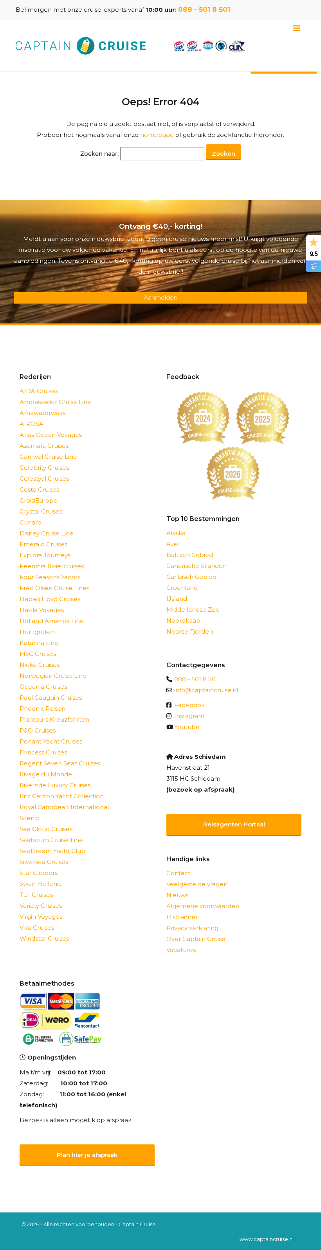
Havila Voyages (42, 610)
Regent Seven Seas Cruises (60, 763)
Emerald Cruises (43, 544)
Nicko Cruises (40, 664)
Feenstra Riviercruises (52, 566)
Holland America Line (52, 621)
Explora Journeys (45, 555)
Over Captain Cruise (195, 939)
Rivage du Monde (46, 774)
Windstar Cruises (44, 938)
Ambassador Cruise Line (55, 402)
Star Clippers (39, 872)
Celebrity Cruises (44, 467)
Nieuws (177, 895)
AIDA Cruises (39, 391)
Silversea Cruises (44, 862)
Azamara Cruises (44, 445)
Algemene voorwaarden (202, 906)
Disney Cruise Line (47, 533)
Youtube (187, 727)
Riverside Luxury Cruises (55, 785)
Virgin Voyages (41, 916)
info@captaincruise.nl (206, 690)
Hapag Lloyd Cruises (50, 599)
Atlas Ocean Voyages (51, 434)
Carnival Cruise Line (48, 456)
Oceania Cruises (43, 686)
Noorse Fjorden (189, 631)
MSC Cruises (38, 653)
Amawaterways (42, 413)
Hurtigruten (37, 632)
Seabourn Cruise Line (51, 840)
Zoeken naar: (99, 153)
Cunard (30, 522)
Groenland (182, 587)
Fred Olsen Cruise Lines (54, 588)
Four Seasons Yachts (50, 577)
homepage (157, 134)
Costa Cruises (39, 489)
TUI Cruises (36, 894)
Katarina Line (39, 643)
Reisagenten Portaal (234, 824)
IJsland (176, 598)
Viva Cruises (37, 927)
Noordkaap (183, 620)
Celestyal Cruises (44, 478)
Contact (178, 873)
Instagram (189, 716)
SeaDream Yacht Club (52, 851)
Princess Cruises (43, 752)
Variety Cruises (41, 905)
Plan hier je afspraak (87, 1154)
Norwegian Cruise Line (53, 675)
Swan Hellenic (41, 883)
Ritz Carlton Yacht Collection (62, 796)
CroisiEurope (39, 500)
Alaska (176, 533)
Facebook (189, 705)
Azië (172, 544)
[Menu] (296, 28)
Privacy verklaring (192, 928)
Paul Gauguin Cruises (51, 697)
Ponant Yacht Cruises (51, 741)
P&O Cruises (38, 730)
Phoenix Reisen (42, 708)
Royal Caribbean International (64, 807)
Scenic (29, 818)
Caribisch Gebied (191, 576)
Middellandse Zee (193, 609)
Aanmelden (160, 297)
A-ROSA (31, 423)
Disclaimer (182, 917)
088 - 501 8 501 (204, 9)
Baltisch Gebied (189, 555)
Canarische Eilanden (196, 565)
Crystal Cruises (41, 511)
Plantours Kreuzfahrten (54, 719)
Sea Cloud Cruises (46, 829)
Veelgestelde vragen (196, 884)
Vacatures (181, 950)
